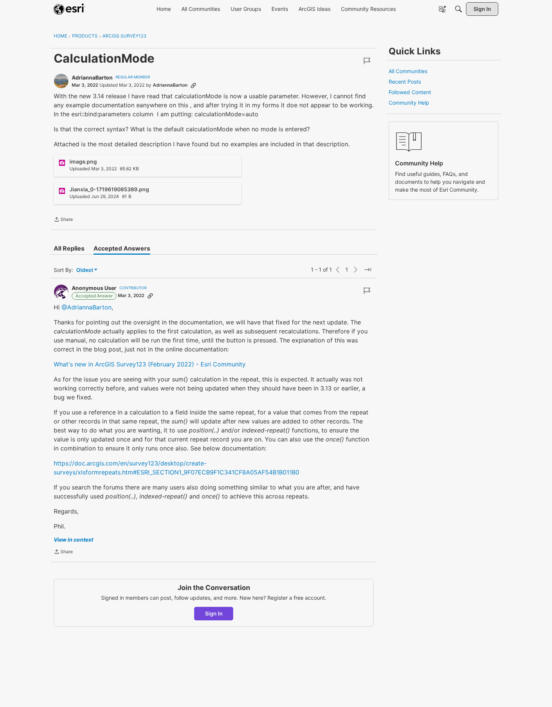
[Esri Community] (69, 9)
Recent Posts (405, 81)
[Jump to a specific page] (368, 270)
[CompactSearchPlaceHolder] (458, 9)
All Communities (408, 71)
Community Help (409, 102)
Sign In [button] (214, 613)
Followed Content (410, 92)
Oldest (85, 270)
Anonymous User (94, 288)
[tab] (69, 248)
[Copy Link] (193, 85)
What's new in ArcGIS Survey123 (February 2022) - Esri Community (150, 364)
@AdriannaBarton (87, 307)
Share (63, 220)
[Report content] (367, 61)
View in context (73, 539)
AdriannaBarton (92, 77)
